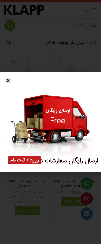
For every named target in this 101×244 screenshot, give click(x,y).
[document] (50, 122)
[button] (8, 80)
